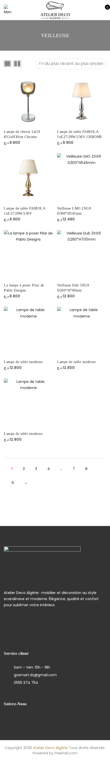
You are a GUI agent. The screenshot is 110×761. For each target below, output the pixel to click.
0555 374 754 (26, 682)
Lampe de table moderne (23, 362)
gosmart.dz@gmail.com (35, 674)
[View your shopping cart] (103, 10)
